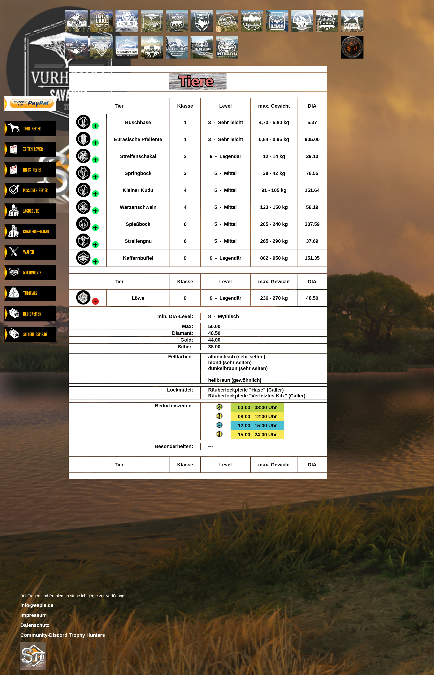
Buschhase (138, 122)
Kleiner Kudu (138, 190)
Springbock (138, 173)
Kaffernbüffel (138, 258)
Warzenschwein (138, 207)
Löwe (138, 298)
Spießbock (138, 224)
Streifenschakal (138, 156)
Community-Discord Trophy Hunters (62, 635)
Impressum (33, 615)
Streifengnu (138, 241)
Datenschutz (34, 625)
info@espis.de (36, 605)
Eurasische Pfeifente (138, 139)
